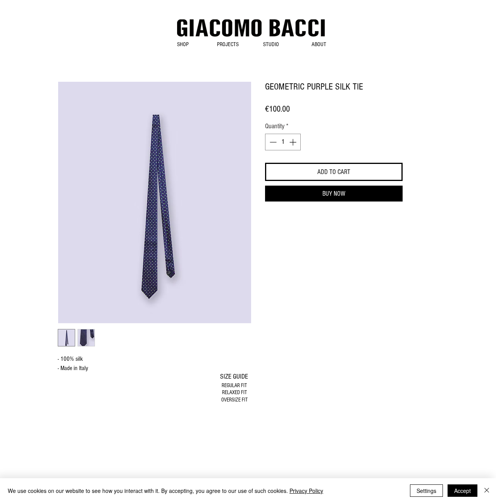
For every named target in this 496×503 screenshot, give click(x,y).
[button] (182, 44)
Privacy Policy (306, 490)
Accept (462, 490)
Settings (426, 490)
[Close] (486, 490)
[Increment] (294, 142)
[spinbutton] (283, 142)
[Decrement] (272, 142)
